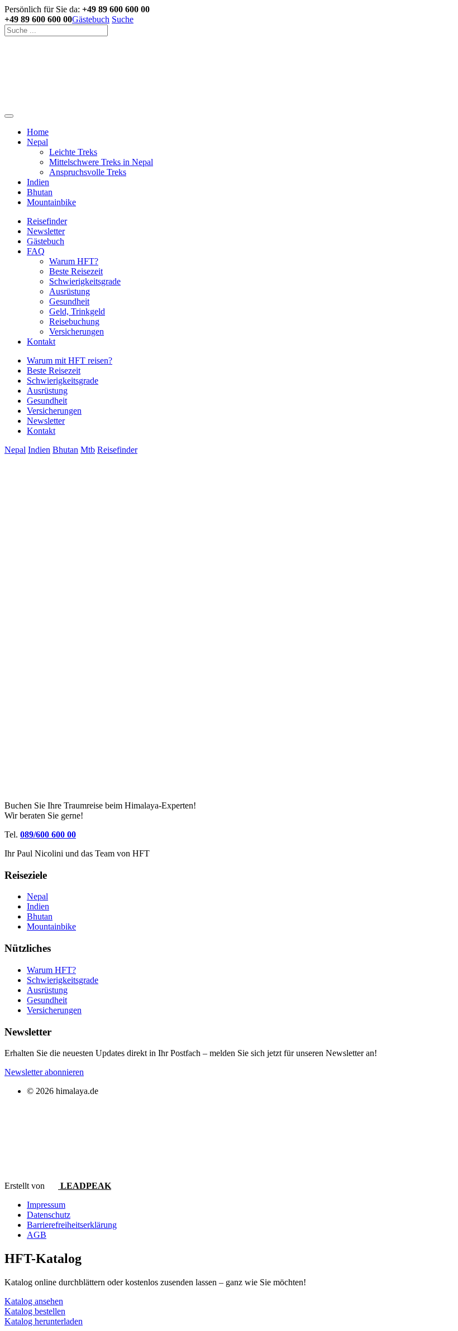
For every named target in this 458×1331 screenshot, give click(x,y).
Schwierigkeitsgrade (85, 281)
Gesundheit (69, 301)
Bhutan (40, 192)
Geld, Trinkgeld (77, 311)
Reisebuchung (74, 321)
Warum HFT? (73, 261)
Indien (38, 182)
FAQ (36, 251)
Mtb (87, 449)
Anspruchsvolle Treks (87, 172)
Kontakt (41, 341)
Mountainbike (51, 202)
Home (38, 132)
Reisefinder (47, 221)
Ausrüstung (69, 291)
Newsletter (46, 231)
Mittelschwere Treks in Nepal (101, 162)
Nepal (37, 142)
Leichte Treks (73, 152)
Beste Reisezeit (76, 271)
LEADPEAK (84, 1185)
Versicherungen (76, 331)
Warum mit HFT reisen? (69, 360)
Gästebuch (90, 19)
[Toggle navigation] (8, 116)
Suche (122, 19)
